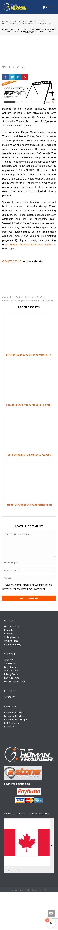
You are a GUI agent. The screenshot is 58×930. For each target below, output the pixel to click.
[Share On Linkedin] (18, 77)
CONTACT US (12, 261)
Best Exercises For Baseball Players (29, 455)
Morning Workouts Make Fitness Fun (29, 505)
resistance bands (41, 244)
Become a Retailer (13, 716)
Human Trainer (11, 626)
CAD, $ (9, 867)
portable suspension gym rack (31, 297)
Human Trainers (19, 244)
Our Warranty (11, 670)
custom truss (8, 297)
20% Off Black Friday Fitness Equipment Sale (30, 405)
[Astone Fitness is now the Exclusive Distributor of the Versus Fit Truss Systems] (29, 50)
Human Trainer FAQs (14, 681)
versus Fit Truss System (42, 301)
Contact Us (9, 663)
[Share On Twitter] (12, 77)
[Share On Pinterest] (25, 77)
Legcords (8, 633)
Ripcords (8, 630)
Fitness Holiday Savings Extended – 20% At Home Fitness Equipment (30, 355)
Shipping (8, 659)
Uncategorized (18, 29)
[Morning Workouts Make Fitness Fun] (29, 481)
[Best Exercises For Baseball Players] (29, 431)
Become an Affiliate (14, 712)
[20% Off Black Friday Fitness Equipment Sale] (29, 381)
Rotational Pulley (12, 644)
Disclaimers (10, 667)
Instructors (9, 726)
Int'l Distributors (12, 723)
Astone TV (9, 696)
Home (5, 29)
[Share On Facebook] (5, 77)
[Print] (25, 67)
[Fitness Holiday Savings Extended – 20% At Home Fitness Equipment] (29, 331)
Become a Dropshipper (16, 719)
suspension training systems (16, 301)
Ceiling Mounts (11, 637)
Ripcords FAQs (11, 677)
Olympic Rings (11, 640)
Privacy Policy (11, 674)
